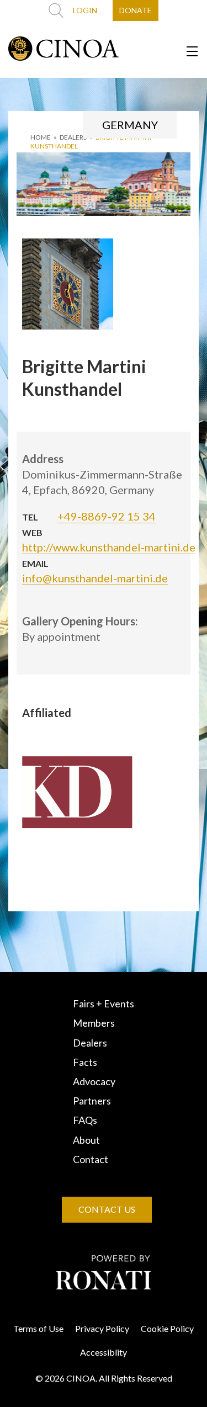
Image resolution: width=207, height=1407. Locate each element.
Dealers (90, 1043)
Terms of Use (38, 1328)
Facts (85, 1062)
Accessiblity (103, 1352)
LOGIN (85, 10)
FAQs (85, 1120)
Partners (92, 1101)
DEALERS (73, 137)
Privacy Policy (102, 1328)
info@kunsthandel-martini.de (95, 578)
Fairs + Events (103, 1003)
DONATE (135, 10)
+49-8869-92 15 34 (106, 516)
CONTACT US (106, 1209)
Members (94, 1023)
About (86, 1140)
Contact (90, 1159)
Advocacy (94, 1081)
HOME (40, 137)
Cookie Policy (167, 1328)
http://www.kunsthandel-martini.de (108, 547)
